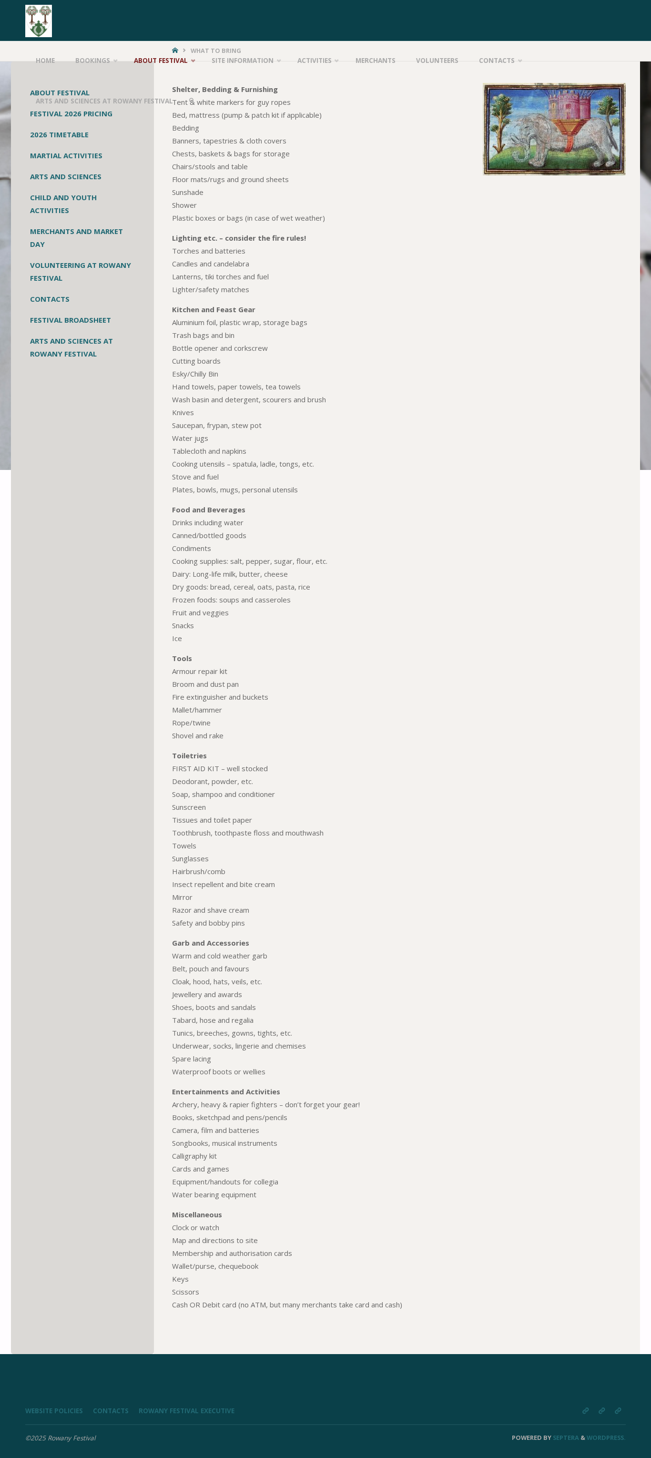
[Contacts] (601, 1410)
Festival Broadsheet (70, 320)
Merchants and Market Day (76, 237)
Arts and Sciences (66, 176)
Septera (565, 1437)
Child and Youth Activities (63, 204)
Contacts (50, 299)
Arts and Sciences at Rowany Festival (71, 347)
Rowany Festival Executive (186, 1411)
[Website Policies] (585, 1410)
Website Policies (54, 1411)
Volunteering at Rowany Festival (80, 271)
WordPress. (606, 1437)
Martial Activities (66, 155)
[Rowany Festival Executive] (618, 1410)
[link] (192, 101)
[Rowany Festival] (38, 20)
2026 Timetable (59, 134)
